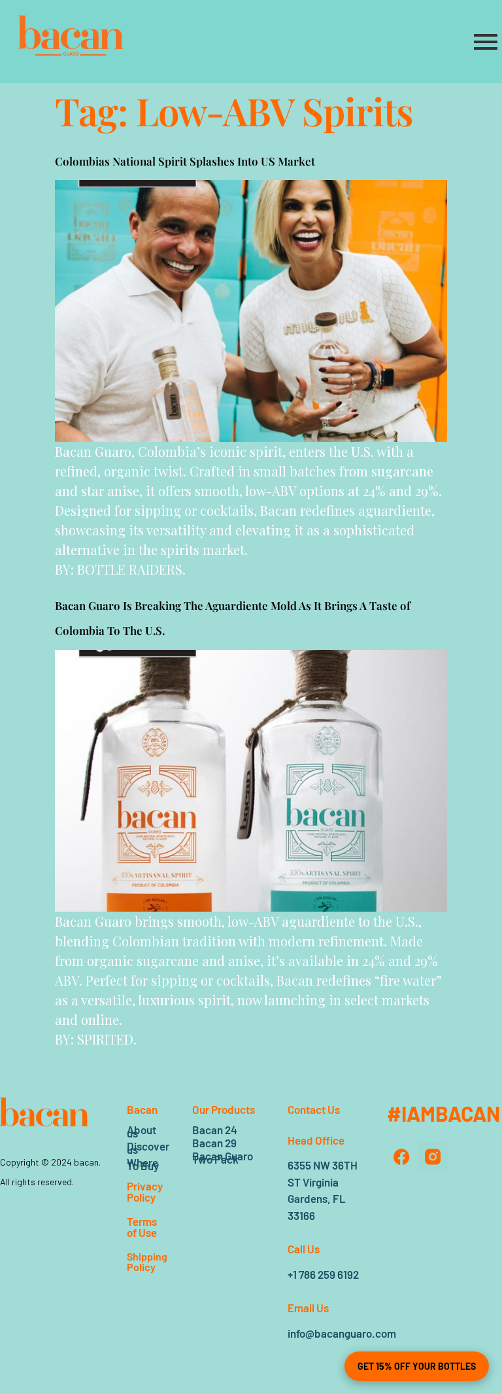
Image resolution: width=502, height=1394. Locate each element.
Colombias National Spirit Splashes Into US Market (185, 161)
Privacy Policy (145, 1191)
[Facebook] (401, 1156)
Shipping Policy (147, 1261)
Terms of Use (142, 1227)
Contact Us (314, 1109)
